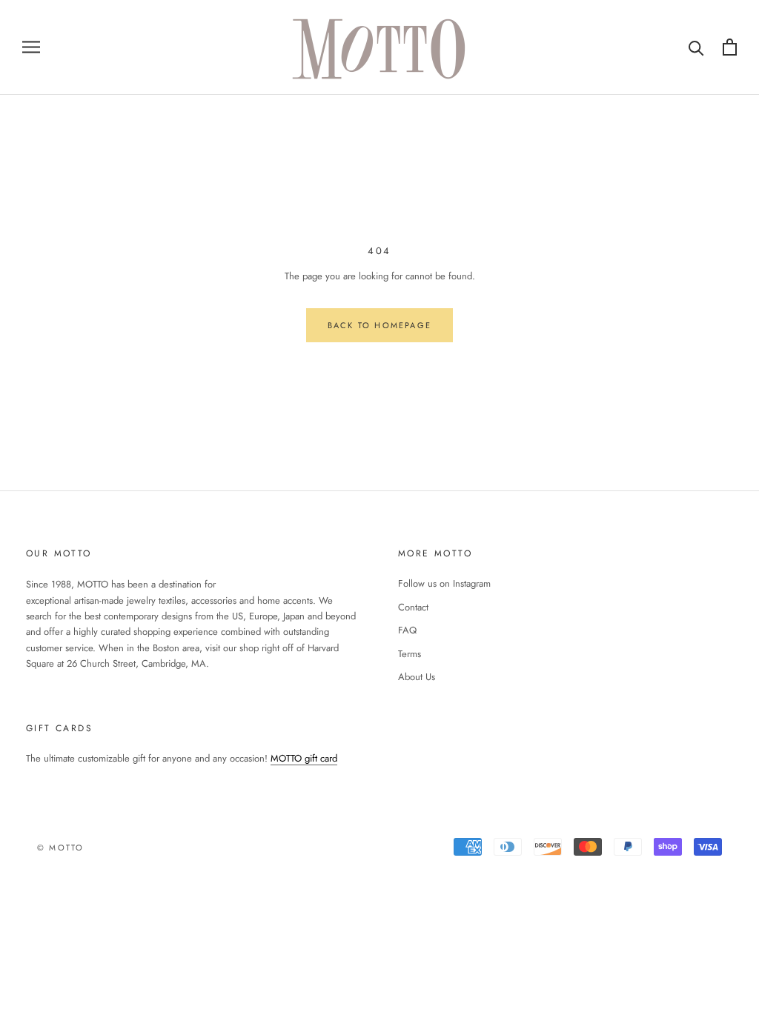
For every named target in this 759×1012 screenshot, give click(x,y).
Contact (413, 607)
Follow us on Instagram (444, 583)
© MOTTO (60, 847)
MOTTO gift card (304, 758)
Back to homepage (379, 325)
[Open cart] (730, 47)
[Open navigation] (31, 47)
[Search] (696, 47)
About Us (416, 677)
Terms (409, 654)
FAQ (407, 630)
